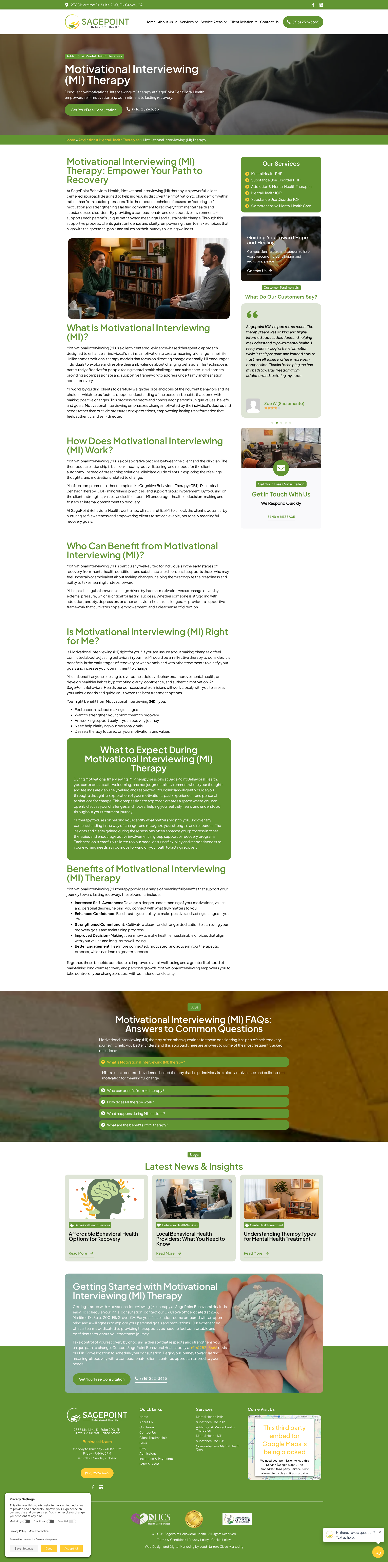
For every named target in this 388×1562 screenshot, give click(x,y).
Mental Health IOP (209, 1435)
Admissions (147, 1453)
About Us (146, 1422)
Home (70, 139)
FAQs (143, 1443)
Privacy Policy (199, 1540)
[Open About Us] (175, 22)
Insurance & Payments (156, 1458)
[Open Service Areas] (225, 22)
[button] (272, 423)
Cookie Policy (221, 1540)
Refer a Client (149, 1464)
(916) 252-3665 (204, 1347)
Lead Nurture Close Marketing (221, 1546)
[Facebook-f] (313, 5)
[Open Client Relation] (256, 22)
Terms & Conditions (171, 1540)
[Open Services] (196, 22)
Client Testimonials (153, 1437)
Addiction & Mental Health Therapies (109, 139)
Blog (142, 1448)
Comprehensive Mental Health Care (218, 1448)
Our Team (146, 1427)
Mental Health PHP (209, 1416)
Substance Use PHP (210, 1422)
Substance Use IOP (210, 1441)
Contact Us (147, 1432)
